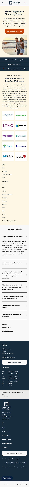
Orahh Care (24, 466)
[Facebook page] (3, 423)
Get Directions (14, 362)
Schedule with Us (14, 31)
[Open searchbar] (25, 3)
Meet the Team (6, 435)
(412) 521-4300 (17, 64)
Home (3, 428)
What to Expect (6, 439)
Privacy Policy (5, 466)
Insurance (4, 447)
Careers (19, 466)
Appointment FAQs (7, 331)
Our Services (5, 432)
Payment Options (7, 443)
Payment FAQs (6, 327)
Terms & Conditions (13, 466)
